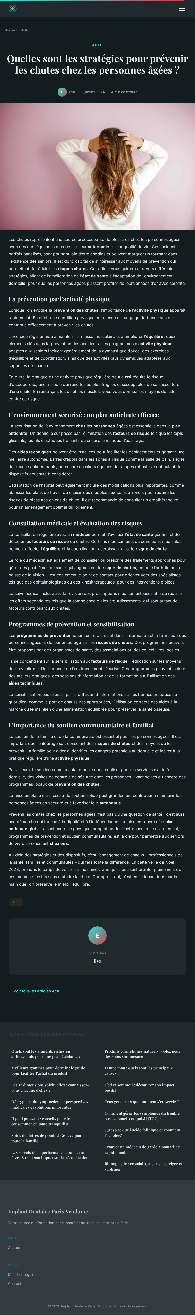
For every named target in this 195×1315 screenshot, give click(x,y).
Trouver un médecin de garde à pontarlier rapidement (142, 1149)
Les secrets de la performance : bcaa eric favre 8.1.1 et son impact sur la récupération (49, 1155)
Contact (14, 1283)
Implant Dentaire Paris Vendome (48, 1211)
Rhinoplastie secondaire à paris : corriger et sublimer (143, 1166)
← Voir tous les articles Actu (34, 991)
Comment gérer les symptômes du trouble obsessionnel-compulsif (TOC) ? (142, 1116)
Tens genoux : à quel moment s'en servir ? (142, 1101)
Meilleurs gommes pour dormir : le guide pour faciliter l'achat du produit (48, 1070)
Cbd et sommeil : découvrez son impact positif (139, 1087)
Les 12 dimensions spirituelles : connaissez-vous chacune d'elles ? (50, 1087)
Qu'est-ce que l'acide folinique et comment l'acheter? (142, 1132)
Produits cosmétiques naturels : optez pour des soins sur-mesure (142, 1053)
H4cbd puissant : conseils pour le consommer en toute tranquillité (40, 1121)
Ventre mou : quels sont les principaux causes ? (139, 1070)
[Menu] (182, 9)
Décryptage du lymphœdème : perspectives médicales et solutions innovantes (49, 1104)
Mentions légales (22, 1274)
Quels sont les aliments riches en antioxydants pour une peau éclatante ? (45, 1053)
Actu (24, 30)
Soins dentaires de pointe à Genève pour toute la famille (47, 1138)
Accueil (11, 30)
